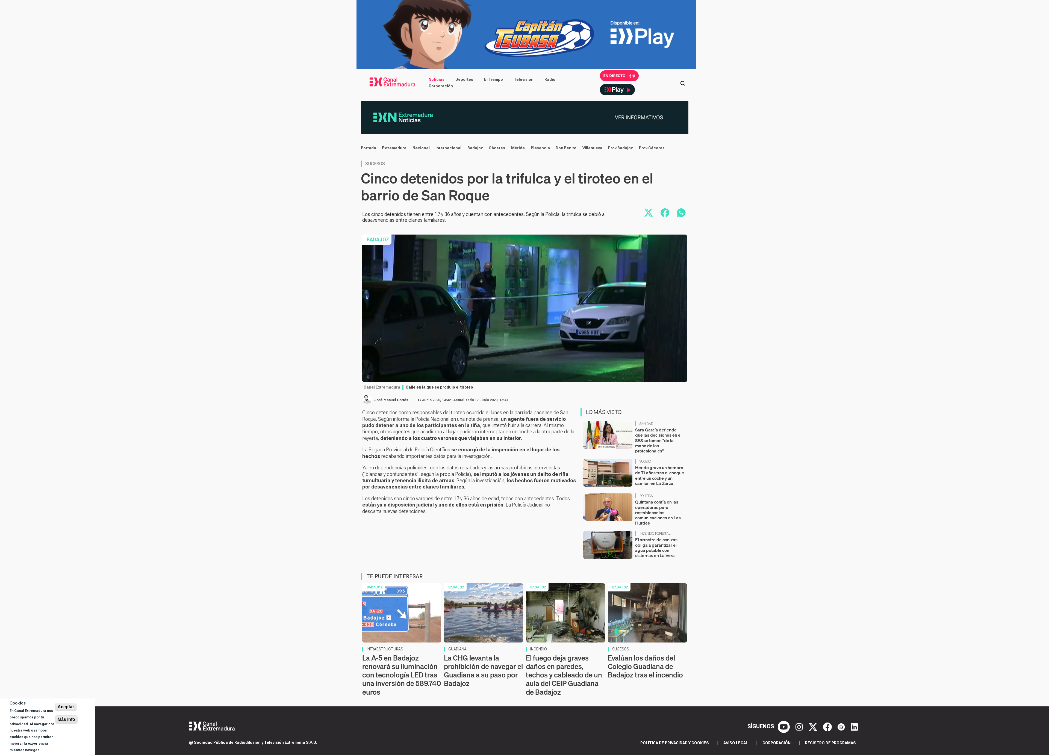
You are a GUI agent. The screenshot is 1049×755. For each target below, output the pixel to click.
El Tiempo (493, 79)
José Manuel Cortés (391, 400)
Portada (368, 148)
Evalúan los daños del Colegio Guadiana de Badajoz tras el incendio (645, 666)
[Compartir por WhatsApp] (681, 212)
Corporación (441, 86)
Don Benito (566, 148)
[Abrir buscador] (682, 82)
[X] (814, 726)
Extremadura (394, 148)
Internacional (448, 148)
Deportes (464, 79)
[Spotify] (842, 726)
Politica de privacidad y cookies (674, 743)
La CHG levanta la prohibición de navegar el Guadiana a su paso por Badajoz (483, 670)
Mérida (518, 148)
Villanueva (592, 148)
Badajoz (475, 148)
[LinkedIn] (854, 726)
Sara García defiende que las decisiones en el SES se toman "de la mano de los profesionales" (658, 440)
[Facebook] (828, 726)
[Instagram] (799, 726)
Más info (66, 719)
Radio (549, 79)
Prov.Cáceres (652, 148)
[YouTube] (784, 726)
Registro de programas (830, 743)
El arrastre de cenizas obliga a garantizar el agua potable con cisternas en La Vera (656, 547)
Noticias (436, 79)
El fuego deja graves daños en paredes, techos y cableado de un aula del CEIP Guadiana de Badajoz (564, 675)
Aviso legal (735, 743)
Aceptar (66, 706)
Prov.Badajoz (620, 148)
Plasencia (540, 148)
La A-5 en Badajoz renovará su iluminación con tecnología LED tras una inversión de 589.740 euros (401, 675)
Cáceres (497, 148)
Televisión (524, 79)
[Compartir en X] (648, 212)
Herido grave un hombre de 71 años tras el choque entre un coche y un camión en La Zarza (659, 475)
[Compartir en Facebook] (665, 212)
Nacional (421, 148)
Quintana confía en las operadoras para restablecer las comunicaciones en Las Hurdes (658, 512)
